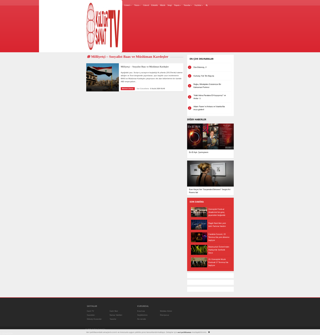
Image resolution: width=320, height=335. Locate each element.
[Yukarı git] (315, 330)
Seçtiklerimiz (142, 315)
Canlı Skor (114, 311)
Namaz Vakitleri (116, 315)
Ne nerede (141, 319)
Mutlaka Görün (166, 311)
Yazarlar (113, 319)
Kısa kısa (141, 311)
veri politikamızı (184, 332)
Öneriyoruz (164, 315)
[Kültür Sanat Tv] (103, 26)
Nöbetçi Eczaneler (94, 319)
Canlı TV (90, 311)
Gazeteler (91, 315)
